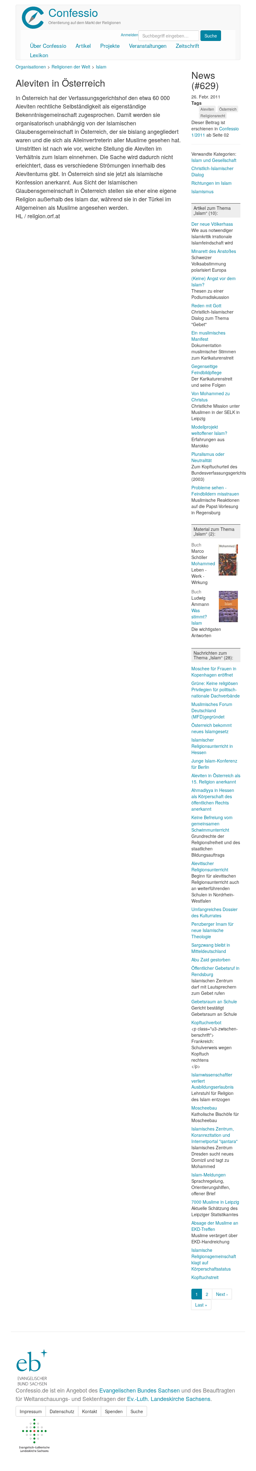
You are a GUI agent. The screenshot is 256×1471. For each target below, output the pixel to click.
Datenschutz (62, 1411)
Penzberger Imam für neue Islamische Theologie (212, 930)
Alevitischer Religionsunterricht (209, 866)
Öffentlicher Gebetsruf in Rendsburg (215, 971)
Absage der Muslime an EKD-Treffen (214, 1226)
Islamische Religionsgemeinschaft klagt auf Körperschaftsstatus (213, 1259)
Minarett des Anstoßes (213, 251)
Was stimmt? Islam (199, 616)
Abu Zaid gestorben (210, 959)
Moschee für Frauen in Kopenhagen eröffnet (213, 671)
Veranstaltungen (147, 45)
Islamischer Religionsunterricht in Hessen (212, 746)
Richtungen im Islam (211, 183)
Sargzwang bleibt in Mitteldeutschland (210, 948)
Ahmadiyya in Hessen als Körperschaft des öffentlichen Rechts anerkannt (212, 799)
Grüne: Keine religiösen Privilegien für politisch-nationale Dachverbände (215, 689)
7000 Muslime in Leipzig (215, 1202)
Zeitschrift (187, 45)
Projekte (110, 45)
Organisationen (31, 66)
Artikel (83, 45)
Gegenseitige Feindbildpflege (206, 369)
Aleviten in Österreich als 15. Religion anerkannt (215, 778)
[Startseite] (35, 18)
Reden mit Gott (206, 305)
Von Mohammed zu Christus (210, 396)
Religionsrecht (212, 115)
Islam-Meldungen (208, 1174)
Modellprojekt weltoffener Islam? (209, 430)
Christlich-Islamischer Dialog (212, 171)
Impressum (31, 1411)
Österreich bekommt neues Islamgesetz (211, 728)
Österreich (228, 109)
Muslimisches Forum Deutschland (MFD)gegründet (211, 710)
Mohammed (203, 563)
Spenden (114, 1411)
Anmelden (129, 34)
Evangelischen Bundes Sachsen (139, 1390)
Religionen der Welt (71, 66)
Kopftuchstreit (205, 1277)
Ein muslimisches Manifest (208, 336)
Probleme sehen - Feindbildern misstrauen (215, 490)
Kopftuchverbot (206, 1022)
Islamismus (202, 191)
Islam (101, 66)
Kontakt (89, 1411)
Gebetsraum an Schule (214, 1001)
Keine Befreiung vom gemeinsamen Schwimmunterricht (212, 823)
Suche (136, 1411)
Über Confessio (48, 45)
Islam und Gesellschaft (213, 160)
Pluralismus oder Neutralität (207, 457)
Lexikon (39, 55)
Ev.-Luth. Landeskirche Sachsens (168, 1398)
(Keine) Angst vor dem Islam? (213, 281)
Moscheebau (204, 1108)
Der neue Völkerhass (212, 224)
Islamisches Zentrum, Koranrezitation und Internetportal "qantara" (214, 1135)
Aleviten (207, 109)
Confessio (73, 12)
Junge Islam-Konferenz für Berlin (214, 764)
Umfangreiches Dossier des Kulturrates (214, 912)
